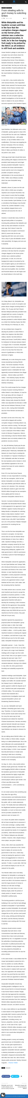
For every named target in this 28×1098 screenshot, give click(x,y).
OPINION (7, 5)
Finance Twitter (13, 1062)
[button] (3, 1095)
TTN (4, 18)
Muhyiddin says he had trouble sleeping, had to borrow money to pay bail (7, 1087)
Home (2, 5)
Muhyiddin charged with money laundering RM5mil (21, 1087)
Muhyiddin (8, 1067)
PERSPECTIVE (13, 5)
